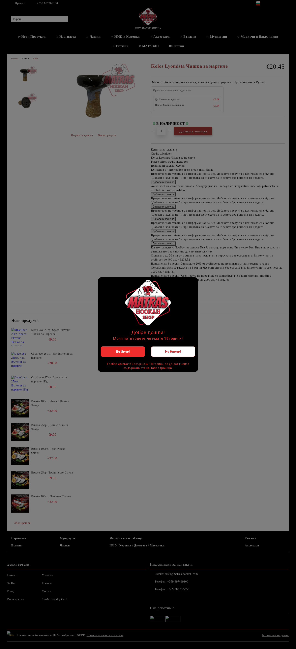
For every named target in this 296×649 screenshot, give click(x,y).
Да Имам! (123, 351)
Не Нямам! (173, 351)
